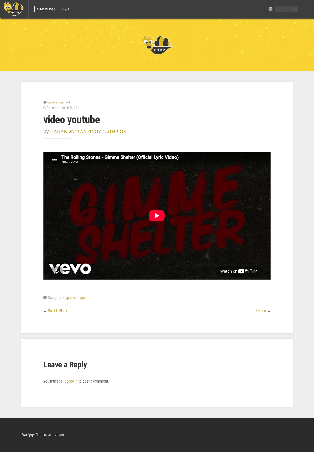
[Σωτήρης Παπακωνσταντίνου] (157, 44)
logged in (70, 381)
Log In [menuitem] (66, 9)
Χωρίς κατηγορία (75, 297)
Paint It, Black (57, 311)
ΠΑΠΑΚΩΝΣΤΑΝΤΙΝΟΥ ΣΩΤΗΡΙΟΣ (88, 131)
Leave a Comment (58, 102)
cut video (259, 311)
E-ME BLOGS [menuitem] (46, 9)
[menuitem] (14, 9)
